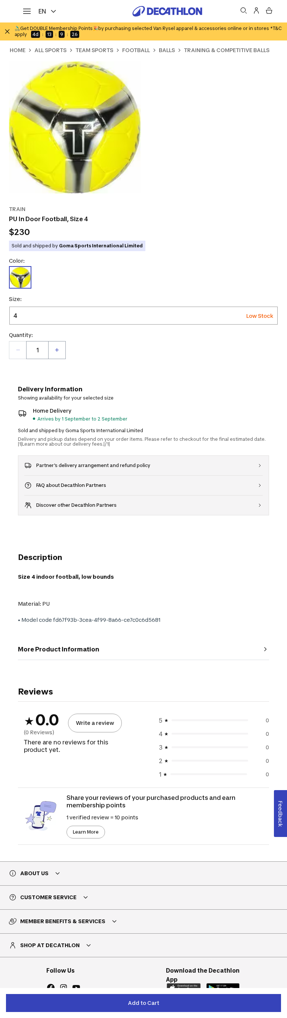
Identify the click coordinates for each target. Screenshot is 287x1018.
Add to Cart (143, 1003)
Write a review (95, 723)
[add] (57, 350)
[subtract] (18, 350)
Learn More (86, 832)
